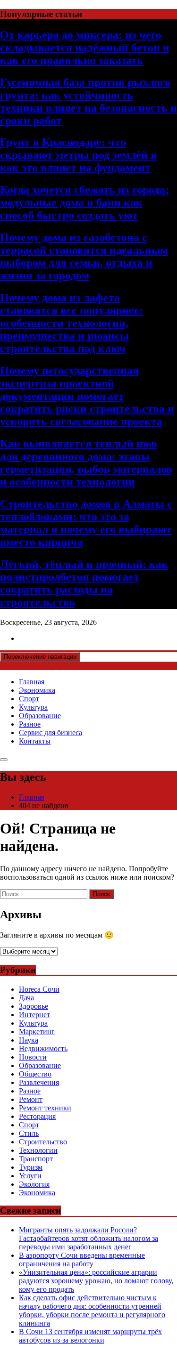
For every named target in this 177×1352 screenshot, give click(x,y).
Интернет (34, 1015)
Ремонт (30, 1099)
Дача (26, 998)
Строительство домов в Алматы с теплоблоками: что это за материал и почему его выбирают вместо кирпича (86, 523)
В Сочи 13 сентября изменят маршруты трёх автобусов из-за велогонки (90, 1336)
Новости (33, 1057)
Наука (28, 1040)
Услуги (30, 1176)
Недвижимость (43, 1048)
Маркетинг (37, 1032)
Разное (30, 724)
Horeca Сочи (39, 989)
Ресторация (37, 1116)
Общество (35, 1074)
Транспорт (36, 1159)
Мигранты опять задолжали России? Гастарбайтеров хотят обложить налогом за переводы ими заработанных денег (88, 1238)
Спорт (29, 699)
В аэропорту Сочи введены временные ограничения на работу (82, 1259)
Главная (31, 682)
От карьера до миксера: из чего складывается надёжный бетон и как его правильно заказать (84, 47)
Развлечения (39, 1082)
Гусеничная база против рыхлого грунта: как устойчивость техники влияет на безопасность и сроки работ (88, 101)
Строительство (43, 1142)
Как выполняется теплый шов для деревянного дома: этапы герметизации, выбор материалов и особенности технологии (86, 462)
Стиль (29, 1133)
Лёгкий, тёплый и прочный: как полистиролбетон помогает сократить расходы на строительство (84, 583)
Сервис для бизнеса (50, 733)
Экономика (37, 690)
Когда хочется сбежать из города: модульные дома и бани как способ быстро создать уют (84, 202)
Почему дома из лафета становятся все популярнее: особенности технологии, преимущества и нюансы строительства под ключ (71, 323)
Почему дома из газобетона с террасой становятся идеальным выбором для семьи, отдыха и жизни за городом (84, 256)
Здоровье (33, 1006)
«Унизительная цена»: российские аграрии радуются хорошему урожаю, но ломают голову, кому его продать (96, 1280)
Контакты (35, 741)
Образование (40, 716)
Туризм (30, 1167)
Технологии (38, 1150)
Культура (33, 707)
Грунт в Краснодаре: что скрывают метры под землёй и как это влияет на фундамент (78, 155)
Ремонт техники (45, 1108)
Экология (34, 1184)
